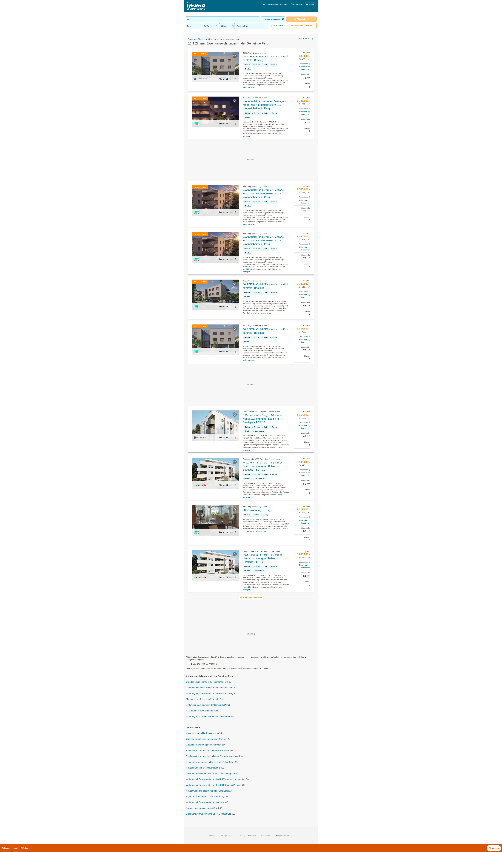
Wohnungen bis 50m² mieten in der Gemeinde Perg (210, 716)
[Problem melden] (235, 78)
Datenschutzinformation (284, 836)
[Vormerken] (234, 56)
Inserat (311, 5)
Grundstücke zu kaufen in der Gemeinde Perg (207, 682)
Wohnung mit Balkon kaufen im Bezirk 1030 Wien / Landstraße (215, 779)
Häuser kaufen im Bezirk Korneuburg (203, 768)
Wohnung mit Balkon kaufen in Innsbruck (205, 802)
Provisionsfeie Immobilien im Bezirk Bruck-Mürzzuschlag (212, 756)
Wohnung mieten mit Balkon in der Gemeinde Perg (209, 688)
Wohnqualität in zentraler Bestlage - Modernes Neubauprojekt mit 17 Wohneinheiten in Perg (264, 105)
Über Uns (212, 836)
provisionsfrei (277, 26)
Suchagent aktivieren (302, 25)
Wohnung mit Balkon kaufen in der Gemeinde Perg (209, 693)
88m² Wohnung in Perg (256, 510)
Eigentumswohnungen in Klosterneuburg (205, 796)
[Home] (196, 6)
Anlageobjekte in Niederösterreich (202, 733)
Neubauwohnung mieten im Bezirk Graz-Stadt (207, 791)
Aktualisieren (303, 19)
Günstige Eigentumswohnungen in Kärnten (206, 739)
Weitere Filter (243, 26)
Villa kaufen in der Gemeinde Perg (202, 711)
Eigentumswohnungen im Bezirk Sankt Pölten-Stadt (210, 762)
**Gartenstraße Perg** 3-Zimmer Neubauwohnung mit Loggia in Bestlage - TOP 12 (262, 419)
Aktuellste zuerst (303, 39)
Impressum (265, 836)
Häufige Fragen (227, 836)
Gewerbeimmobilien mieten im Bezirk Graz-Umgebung (211, 773)
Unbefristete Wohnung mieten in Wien (203, 745)
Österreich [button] (295, 4)
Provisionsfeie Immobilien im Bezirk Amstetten (207, 750)
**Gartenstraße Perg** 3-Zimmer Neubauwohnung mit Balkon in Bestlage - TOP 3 (262, 558)
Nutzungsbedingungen (247, 836)
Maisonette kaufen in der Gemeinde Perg (205, 699)
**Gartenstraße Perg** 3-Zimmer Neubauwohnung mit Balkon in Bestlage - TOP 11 (262, 466)
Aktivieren (494, 848)
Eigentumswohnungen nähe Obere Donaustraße (208, 814)
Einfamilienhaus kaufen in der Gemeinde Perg (207, 705)
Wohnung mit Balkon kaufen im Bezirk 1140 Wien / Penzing (213, 785)
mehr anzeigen (249, 87)
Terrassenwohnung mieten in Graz (202, 808)
